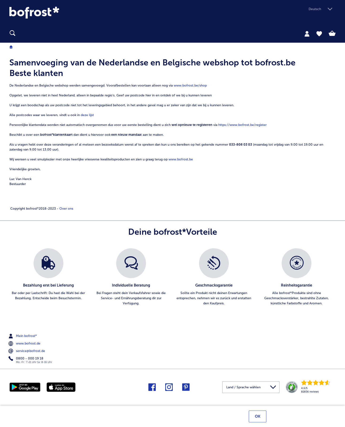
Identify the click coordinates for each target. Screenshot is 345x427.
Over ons (65, 209)
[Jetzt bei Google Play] (25, 387)
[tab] (307, 33)
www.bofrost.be (181, 159)
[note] (172, 134)
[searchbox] (12, 33)
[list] (172, 279)
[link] (58, 13)
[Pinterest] (186, 389)
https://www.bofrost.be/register (242, 125)
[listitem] (48, 279)
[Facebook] (152, 389)
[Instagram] (169, 389)
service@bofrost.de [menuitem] (30, 351)
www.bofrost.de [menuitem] (27, 343)
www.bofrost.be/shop (190, 85)
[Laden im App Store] (61, 387)
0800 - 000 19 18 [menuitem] (29, 358)
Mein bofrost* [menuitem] (26, 336)
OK (257, 416)
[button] (322, 9)
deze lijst (87, 115)
